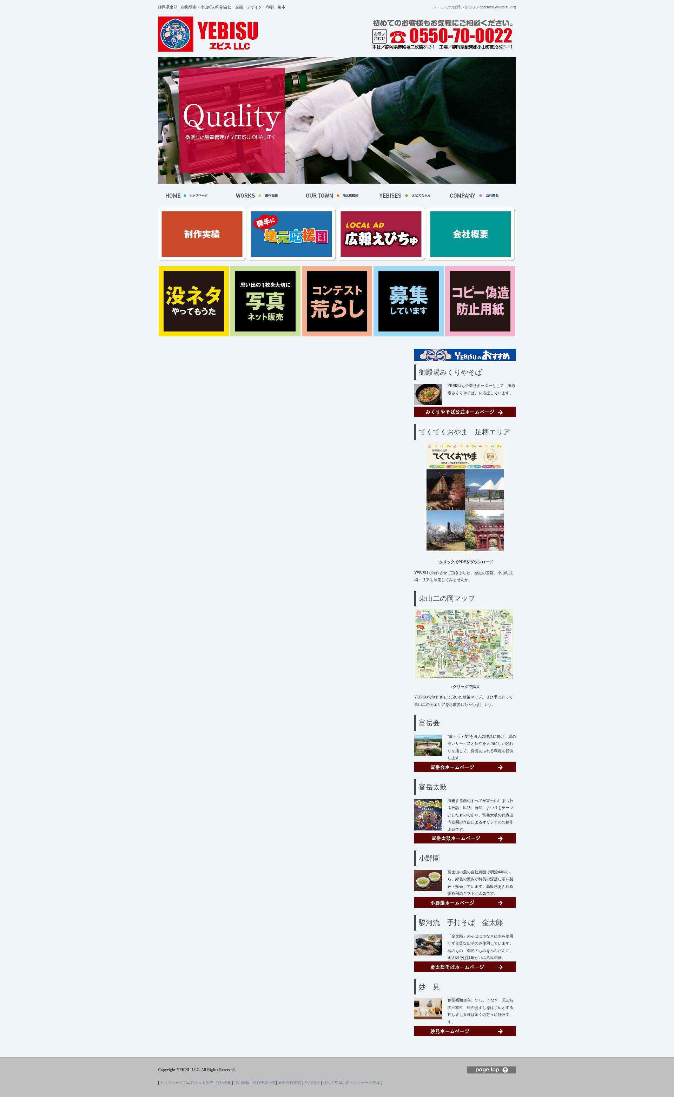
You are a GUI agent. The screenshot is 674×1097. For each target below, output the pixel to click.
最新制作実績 (289, 1082)
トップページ (171, 1082)
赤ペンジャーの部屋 (362, 1082)
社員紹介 (312, 1082)
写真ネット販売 (199, 1082)
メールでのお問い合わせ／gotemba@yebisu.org (474, 7)
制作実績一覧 (264, 1082)
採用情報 (242, 1082)
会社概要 (223, 1082)
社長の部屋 (332, 1082)
